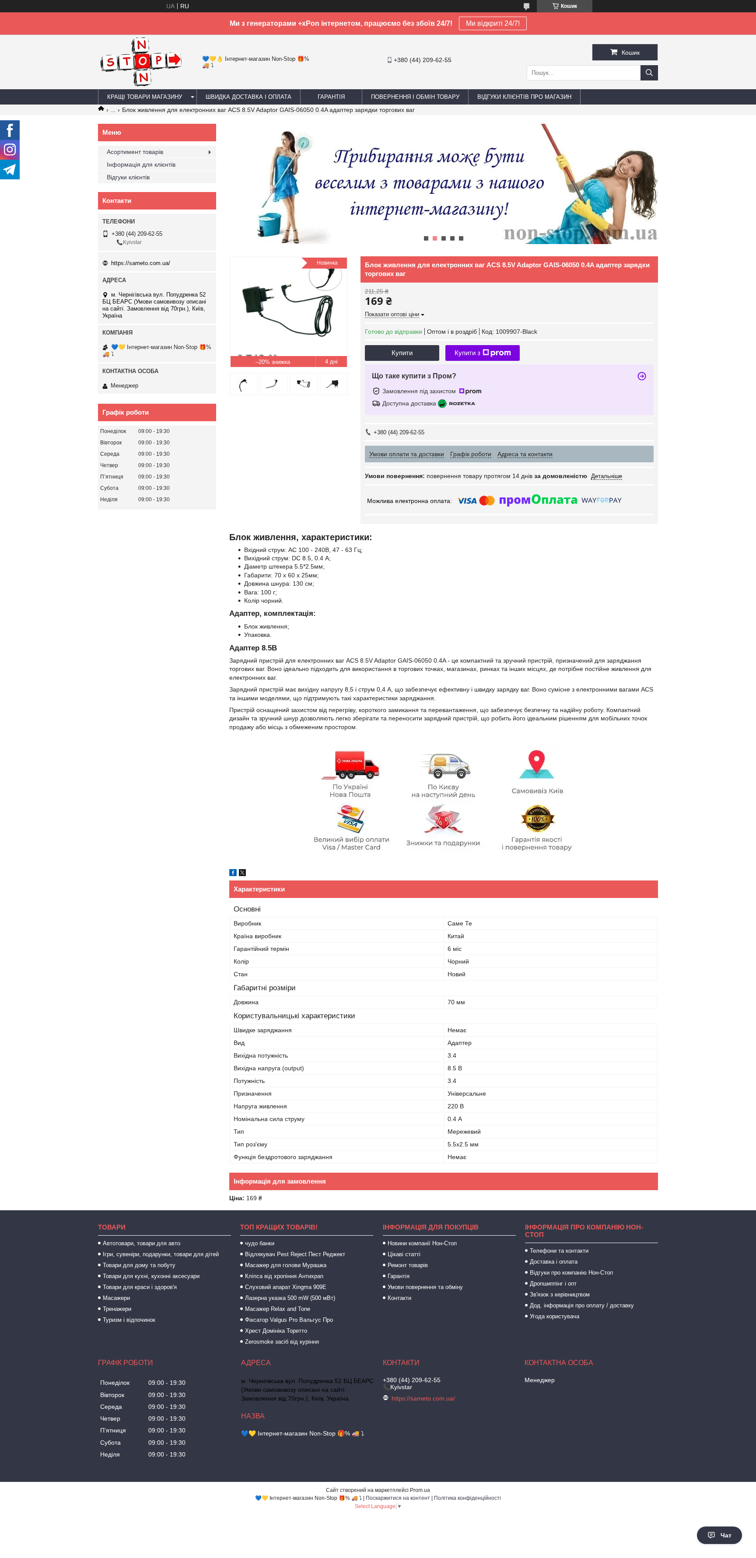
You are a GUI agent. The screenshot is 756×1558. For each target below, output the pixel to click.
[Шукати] (649, 72)
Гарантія (331, 97)
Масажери (116, 1298)
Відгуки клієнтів (128, 177)
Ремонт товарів (408, 1265)
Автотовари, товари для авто (141, 1243)
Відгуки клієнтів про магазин (524, 97)
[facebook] (233, 873)
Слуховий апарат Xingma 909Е (285, 1287)
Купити (402, 352)
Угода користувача (554, 1316)
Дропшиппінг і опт (553, 1283)
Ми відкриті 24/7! (493, 23)
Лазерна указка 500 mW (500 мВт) (290, 1298)
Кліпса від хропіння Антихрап (284, 1276)
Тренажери (117, 1309)
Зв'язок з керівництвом (560, 1294)
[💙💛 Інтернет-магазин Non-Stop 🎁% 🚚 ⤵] (140, 85)
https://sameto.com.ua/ (140, 263)
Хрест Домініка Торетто (276, 1330)
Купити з (467, 352)
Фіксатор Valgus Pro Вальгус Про (289, 1320)
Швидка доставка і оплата (248, 97)
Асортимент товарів (135, 151)
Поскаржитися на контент (398, 1498)
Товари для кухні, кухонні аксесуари (151, 1276)
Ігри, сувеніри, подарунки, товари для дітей (161, 1254)
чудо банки (259, 1243)
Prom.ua (420, 1490)
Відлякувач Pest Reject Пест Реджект (295, 1254)
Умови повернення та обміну (425, 1287)
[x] (242, 873)
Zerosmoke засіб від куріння (282, 1341)
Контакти (399, 1298)
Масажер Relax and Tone (277, 1309)
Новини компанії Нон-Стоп (422, 1243)
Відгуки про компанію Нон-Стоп (571, 1272)
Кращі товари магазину (144, 97)
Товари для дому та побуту (139, 1265)
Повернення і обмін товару (415, 97)
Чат (726, 1535)
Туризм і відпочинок (129, 1320)
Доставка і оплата (554, 1261)
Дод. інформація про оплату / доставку (582, 1305)
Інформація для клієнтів (141, 164)
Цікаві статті (404, 1254)
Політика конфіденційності (467, 1498)
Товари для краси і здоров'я (140, 1287)
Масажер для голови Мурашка (285, 1265)
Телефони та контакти (559, 1250)
